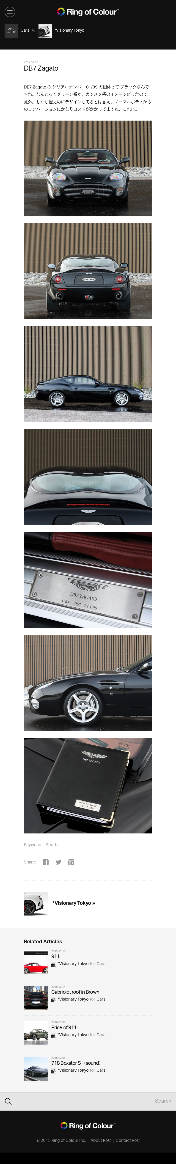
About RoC (101, 1140)
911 (55, 957)
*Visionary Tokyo (73, 964)
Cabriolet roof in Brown (75, 992)
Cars (100, 964)
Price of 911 (64, 1028)
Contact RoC (128, 1140)
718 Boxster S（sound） (77, 1064)
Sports (52, 845)
